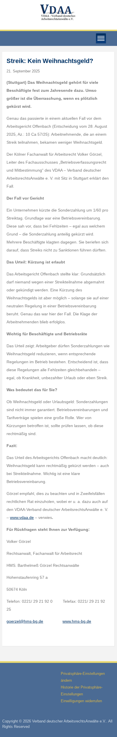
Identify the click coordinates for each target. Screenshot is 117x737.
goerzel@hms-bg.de (25, 621)
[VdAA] (58, 12)
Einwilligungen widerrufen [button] (81, 701)
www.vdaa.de (22, 517)
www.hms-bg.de (76, 621)
